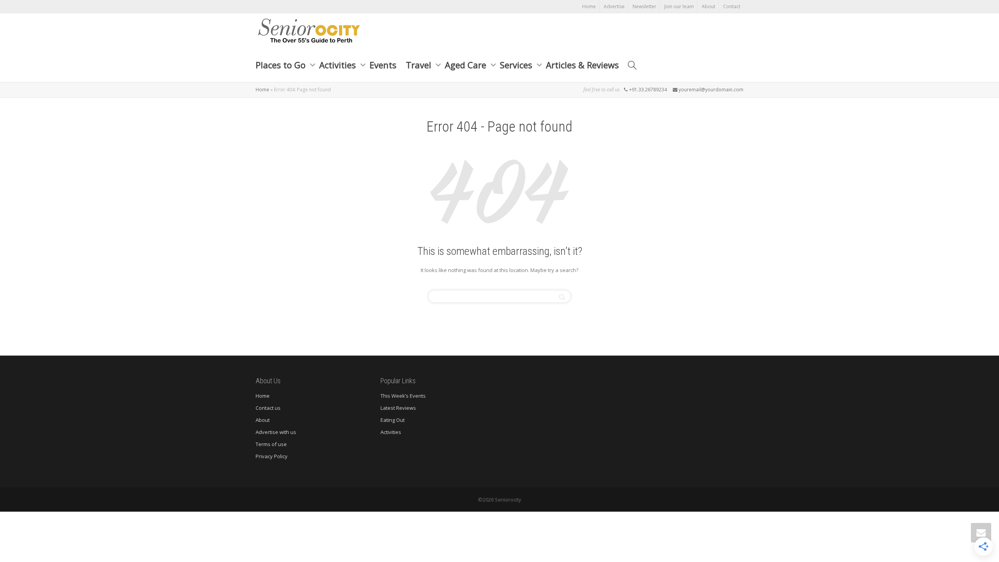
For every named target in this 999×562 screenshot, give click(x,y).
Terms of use (271, 444)
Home (589, 6)
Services (517, 65)
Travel (420, 65)
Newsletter (644, 6)
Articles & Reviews (582, 65)
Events (383, 65)
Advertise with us (276, 432)
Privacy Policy (272, 456)
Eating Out (392, 419)
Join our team (679, 6)
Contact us (268, 407)
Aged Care (467, 65)
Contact (731, 6)
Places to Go (282, 65)
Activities (338, 65)
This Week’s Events (403, 395)
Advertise (614, 6)
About (708, 6)
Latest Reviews (398, 407)
